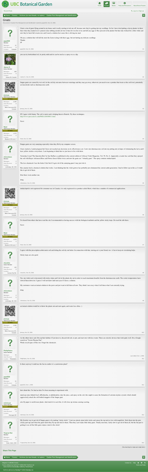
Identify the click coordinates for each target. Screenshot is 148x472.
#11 (143, 358)
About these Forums (139, 5)
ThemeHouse (29, 466)
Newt (5, 127)
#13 (143, 414)
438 (15, 71)
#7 (143, 244)
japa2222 (44, 23)
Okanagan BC (12, 415)
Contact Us (128, 462)
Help (134, 462)
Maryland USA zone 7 (10, 139)
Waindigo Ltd (29, 470)
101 (15, 409)
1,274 (14, 133)
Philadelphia (13, 359)
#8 (143, 272)
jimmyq (6, 95)
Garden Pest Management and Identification (23, 23)
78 (15, 355)
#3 (143, 108)
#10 (143, 332)
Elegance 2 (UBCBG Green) (10, 462)
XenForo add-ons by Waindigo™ (12, 470)
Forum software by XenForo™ (18, 465)
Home (138, 463)
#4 (143, 138)
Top (141, 463)
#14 (143, 442)
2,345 (14, 101)
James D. (7, 67)
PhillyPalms (8, 350)
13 (15, 437)
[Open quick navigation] (143, 15)
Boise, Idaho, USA (11, 443)
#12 (143, 384)
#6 (143, 214)
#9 (143, 300)
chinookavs (8, 157)
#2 (143, 77)
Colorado (14, 49)
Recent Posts (8, 11)
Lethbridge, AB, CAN (10, 167)
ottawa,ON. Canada (11, 77)
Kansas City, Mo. (12, 273)
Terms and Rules (141, 465)
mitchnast (7, 403)
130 (15, 267)
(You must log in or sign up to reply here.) (133, 447)
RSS (145, 463)
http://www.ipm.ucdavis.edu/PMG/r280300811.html (37, 116)
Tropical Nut (8, 433)
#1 (143, 49)
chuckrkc (7, 263)
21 (15, 45)
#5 (143, 183)
